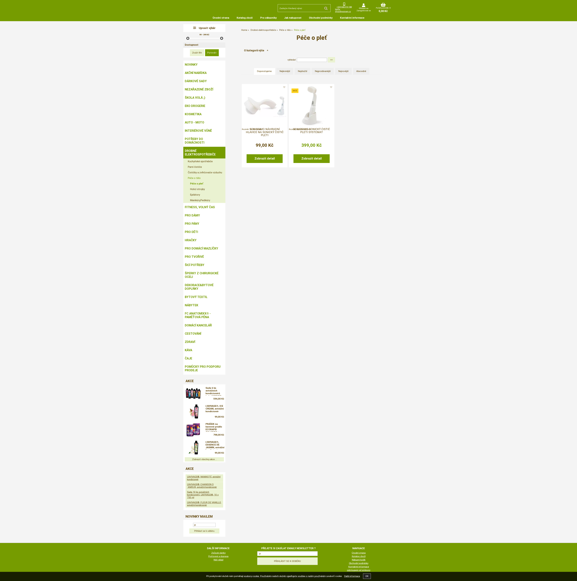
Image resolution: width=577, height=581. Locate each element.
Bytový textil (196, 297)
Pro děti (191, 232)
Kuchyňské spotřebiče (200, 161)
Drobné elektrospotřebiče (200, 152)
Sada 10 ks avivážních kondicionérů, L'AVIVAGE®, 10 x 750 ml (203, 495)
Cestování (193, 333)
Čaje (188, 358)
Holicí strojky (197, 189)
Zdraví (190, 342)
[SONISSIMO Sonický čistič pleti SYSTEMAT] (312, 105)
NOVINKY (191, 64)
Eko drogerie (195, 106)
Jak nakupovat (292, 17)
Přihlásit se (363, 8)
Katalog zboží (245, 17)
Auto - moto (194, 122)
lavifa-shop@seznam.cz (343, 10)
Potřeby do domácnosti (194, 140)
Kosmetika (193, 114)
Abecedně (361, 71)
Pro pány (192, 223)
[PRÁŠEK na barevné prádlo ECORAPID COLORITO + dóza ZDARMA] (193, 429)
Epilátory (195, 194)
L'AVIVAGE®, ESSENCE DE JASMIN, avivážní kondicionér (215, 445)
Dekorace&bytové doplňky (199, 286)
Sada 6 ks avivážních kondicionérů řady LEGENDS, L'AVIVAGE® (214, 391)
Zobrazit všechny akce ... (204, 459)
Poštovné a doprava (218, 556)
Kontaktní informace (352, 17)
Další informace (352, 576)
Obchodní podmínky (321, 17)
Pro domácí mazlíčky (201, 248)
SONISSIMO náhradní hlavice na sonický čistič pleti (265, 132)
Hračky (191, 240)
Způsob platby (218, 553)
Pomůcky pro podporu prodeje (203, 368)
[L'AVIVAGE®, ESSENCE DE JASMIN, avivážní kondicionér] (193, 447)
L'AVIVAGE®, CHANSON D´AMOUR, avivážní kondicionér (202, 485)
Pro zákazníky (268, 17)
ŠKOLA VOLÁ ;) (195, 97)
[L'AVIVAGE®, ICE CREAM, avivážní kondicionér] (193, 411)
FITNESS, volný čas (200, 207)
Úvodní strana (221, 17)
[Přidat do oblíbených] (284, 87)
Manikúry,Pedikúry (200, 200)
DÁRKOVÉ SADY (196, 81)
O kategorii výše (254, 50)
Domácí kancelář (198, 325)
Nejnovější (343, 71)
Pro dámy (192, 215)
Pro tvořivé (194, 257)
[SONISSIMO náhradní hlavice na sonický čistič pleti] (264, 105)
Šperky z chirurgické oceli (201, 275)
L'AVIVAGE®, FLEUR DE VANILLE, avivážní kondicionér (204, 503)
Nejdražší (302, 71)
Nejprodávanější (323, 71)
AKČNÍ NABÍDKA (196, 73)
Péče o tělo (194, 177)
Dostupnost (191, 44)
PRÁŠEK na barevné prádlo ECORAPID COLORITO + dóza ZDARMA (214, 427)
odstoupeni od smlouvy (358, 570)
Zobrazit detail (265, 158)
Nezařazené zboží (199, 89)
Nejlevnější (284, 71)
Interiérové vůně (198, 130)
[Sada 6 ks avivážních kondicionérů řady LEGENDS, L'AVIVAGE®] (193, 393)
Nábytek (191, 305)
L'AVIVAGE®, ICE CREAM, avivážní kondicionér (215, 409)
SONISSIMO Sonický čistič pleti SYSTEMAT (311, 131)
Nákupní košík (358, 559)
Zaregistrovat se (364, 10)
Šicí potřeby (194, 265)
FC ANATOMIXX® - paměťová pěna (198, 315)
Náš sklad (218, 559)
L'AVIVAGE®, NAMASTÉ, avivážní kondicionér (203, 478)
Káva (188, 350)
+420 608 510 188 (344, 7)
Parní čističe (195, 166)
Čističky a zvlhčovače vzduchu (205, 172)
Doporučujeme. (264, 71)
